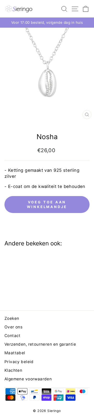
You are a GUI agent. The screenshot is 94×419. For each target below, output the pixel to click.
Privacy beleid (19, 361)
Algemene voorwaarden (28, 378)
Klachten (13, 370)
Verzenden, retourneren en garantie (40, 344)
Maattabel (14, 352)
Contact (12, 335)
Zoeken (11, 318)
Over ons (13, 326)
